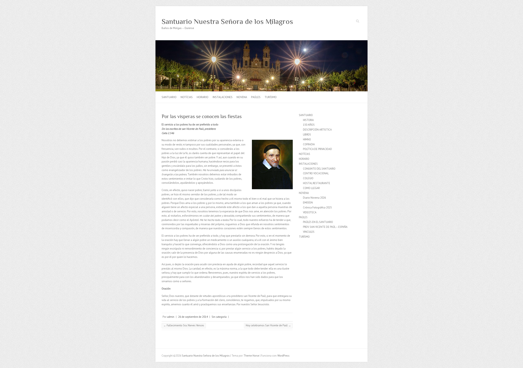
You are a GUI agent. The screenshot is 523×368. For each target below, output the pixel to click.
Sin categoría (219, 317)
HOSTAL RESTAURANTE (316, 183)
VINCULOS (308, 232)
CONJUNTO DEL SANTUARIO (319, 168)
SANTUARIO (169, 97)
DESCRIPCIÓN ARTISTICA (317, 129)
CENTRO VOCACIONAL (316, 173)
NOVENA (242, 97)
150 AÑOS (309, 124)
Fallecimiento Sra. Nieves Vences (183, 325)
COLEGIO (308, 178)
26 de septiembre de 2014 (193, 317)
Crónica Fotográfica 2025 (317, 207)
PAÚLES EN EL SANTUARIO (318, 222)
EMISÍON (308, 202)
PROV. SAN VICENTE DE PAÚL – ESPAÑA (325, 227)
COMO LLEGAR (311, 188)
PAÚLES (255, 97)
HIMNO (307, 139)
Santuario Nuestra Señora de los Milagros (227, 21)
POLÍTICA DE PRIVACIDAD (317, 149)
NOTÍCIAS (187, 97)
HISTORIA (308, 120)
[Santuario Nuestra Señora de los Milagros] (261, 42)
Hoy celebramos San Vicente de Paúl (268, 325)
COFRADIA (309, 144)
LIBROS (307, 134)
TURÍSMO (271, 97)
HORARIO (202, 97)
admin (170, 317)
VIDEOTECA (309, 212)
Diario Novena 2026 (314, 197)
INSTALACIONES (222, 97)
